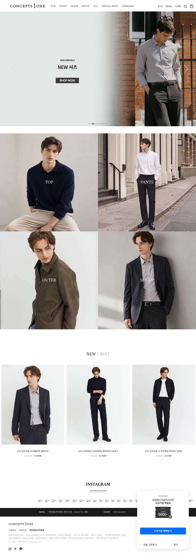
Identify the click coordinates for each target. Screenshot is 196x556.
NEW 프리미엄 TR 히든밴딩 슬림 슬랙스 (164, 451)
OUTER (74, 6)
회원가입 (169, 6)
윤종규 (124, 535)
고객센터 (178, 6)
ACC (95, 6)
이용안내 (12, 530)
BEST (105, 354)
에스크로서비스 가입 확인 (106, 538)
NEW (91, 354)
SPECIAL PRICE (110, 6)
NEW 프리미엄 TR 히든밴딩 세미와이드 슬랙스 (33, 451)
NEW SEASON (119, 512)
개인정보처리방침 (36, 530)
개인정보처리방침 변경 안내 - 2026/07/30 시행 (68, 512)
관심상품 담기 (61, 367)
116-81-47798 (28, 538)
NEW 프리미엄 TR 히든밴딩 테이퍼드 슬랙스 (98, 451)
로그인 (160, 6)
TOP (53, 6)
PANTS (63, 6)
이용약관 (22, 530)
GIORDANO (128, 6)
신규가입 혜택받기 (163, 530)
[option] (32, 411)
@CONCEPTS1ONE (98, 490)
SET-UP (85, 6)
